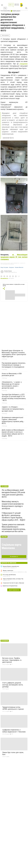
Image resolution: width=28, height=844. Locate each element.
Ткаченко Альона (8, 271)
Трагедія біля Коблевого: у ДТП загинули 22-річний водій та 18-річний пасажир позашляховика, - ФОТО (14, 397)
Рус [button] (5, 8)
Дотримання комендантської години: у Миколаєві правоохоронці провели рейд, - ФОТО (13, 420)
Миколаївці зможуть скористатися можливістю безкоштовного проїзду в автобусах (13, 505)
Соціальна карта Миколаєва (11, 546)
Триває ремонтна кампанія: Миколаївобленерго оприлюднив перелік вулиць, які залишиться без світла (14, 528)
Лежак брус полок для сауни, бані (13, 753)
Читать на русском (5, 35)
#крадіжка (11, 267)
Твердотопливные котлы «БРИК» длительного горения (13, 708)
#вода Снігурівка (4, 267)
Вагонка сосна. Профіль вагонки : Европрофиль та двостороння (11, 660)
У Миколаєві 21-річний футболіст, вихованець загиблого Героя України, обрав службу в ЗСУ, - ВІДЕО (13, 516)
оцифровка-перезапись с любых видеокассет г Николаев (13, 731)
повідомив (23, 64)
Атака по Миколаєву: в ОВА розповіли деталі (12, 375)
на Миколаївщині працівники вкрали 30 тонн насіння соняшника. (14, 257)
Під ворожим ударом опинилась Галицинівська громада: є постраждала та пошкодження (13, 365)
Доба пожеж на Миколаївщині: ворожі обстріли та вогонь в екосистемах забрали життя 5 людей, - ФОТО (13, 433)
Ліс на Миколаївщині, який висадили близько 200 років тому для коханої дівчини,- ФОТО (13, 493)
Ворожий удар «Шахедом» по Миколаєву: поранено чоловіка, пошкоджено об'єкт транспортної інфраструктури (14, 353)
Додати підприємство (14, 590)
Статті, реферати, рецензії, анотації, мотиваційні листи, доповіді (12, 685)
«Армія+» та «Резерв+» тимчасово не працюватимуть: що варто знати (13, 409)
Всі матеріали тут (14, 556)
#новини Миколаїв (19, 267)
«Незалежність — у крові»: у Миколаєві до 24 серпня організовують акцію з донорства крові (12, 385)
